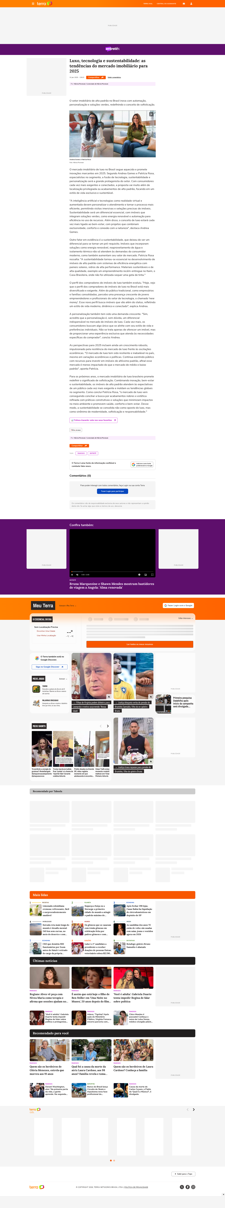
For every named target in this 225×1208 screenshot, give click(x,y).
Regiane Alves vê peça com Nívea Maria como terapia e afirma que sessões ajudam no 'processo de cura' (48, 997)
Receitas (45, 903)
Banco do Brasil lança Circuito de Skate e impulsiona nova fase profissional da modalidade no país (97, 1091)
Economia (130, 903)
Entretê (93, 453)
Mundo (87, 922)
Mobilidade (47, 922)
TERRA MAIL (148, 4)
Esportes (91, 1084)
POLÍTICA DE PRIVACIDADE (136, 1187)
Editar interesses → (186, 618)
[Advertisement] (175, 1018)
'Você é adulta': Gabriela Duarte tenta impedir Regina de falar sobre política (133, 997)
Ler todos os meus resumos (140, 644)
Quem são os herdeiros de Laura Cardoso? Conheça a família (133, 1068)
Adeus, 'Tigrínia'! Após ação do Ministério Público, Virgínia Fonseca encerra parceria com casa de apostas (99, 1018)
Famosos (81, 453)
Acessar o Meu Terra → (67, 605)
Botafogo (131, 941)
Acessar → (63, 678)
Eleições (88, 941)
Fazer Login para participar (112, 491)
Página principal (44, 4)
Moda (129, 922)
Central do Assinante (166, 4)
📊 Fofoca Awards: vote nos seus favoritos (91, 420)
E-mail (184, 4)
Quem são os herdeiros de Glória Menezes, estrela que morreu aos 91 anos (47, 1070)
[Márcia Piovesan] (76, 430)
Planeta (88, 903)
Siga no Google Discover (47, 666)
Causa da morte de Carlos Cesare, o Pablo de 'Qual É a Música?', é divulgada (140, 1091)
